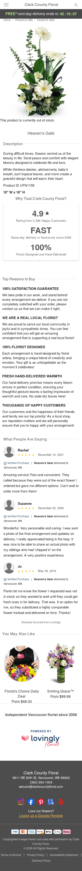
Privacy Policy (35, 854)
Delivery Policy (41, 860)
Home (7, 20)
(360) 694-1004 (41, 782)
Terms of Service (11, 854)
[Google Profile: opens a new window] (51, 802)
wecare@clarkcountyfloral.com (41, 786)
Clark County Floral (41, 4)
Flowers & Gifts (24, 20)
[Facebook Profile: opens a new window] (31, 802)
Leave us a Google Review (41, 815)
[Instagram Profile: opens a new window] (21, 802)
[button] (72, 860)
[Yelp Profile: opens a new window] (61, 802)
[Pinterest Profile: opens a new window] (41, 802)
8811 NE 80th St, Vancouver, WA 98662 (41, 777)
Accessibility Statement (64, 854)
